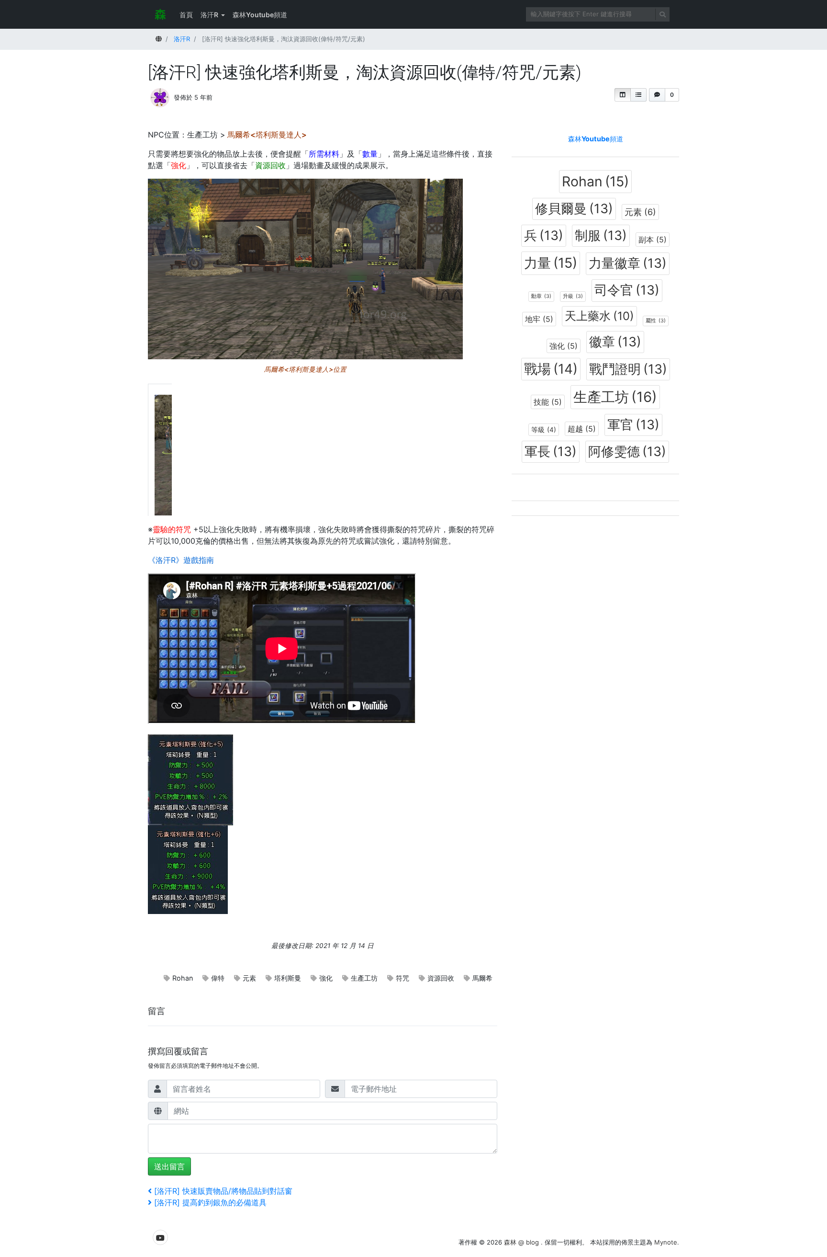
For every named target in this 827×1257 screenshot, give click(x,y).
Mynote (665, 1242)
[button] (623, 95)
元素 (249, 978)
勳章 (541, 296)
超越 (582, 429)
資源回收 (440, 978)
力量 (550, 262)
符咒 (402, 978)
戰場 (551, 369)
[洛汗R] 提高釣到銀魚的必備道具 (210, 1202)
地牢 (539, 319)
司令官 (626, 290)
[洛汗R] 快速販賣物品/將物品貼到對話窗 (223, 1191)
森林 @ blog (522, 1242)
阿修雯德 (627, 451)
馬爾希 (482, 978)
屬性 (656, 321)
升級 (573, 296)
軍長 (551, 451)
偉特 (217, 978)
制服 (601, 235)
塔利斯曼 (287, 978)
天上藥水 (599, 316)
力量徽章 (628, 263)
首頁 (186, 15)
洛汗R (209, 15)
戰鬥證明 (628, 369)
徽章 (615, 342)
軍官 (633, 425)
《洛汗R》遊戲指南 (181, 560)
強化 (326, 978)
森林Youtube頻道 (260, 15)
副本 (652, 239)
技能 (548, 402)
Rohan (182, 978)
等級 (543, 430)
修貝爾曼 (574, 209)
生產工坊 (364, 978)
